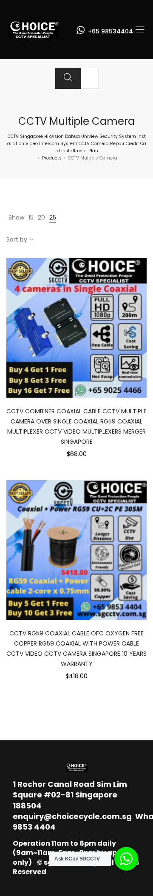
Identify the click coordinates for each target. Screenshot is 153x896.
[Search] (68, 78)
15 (31, 217)
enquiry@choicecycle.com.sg (72, 816)
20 (41, 217)
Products (52, 158)
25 (52, 217)
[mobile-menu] (139, 29)
